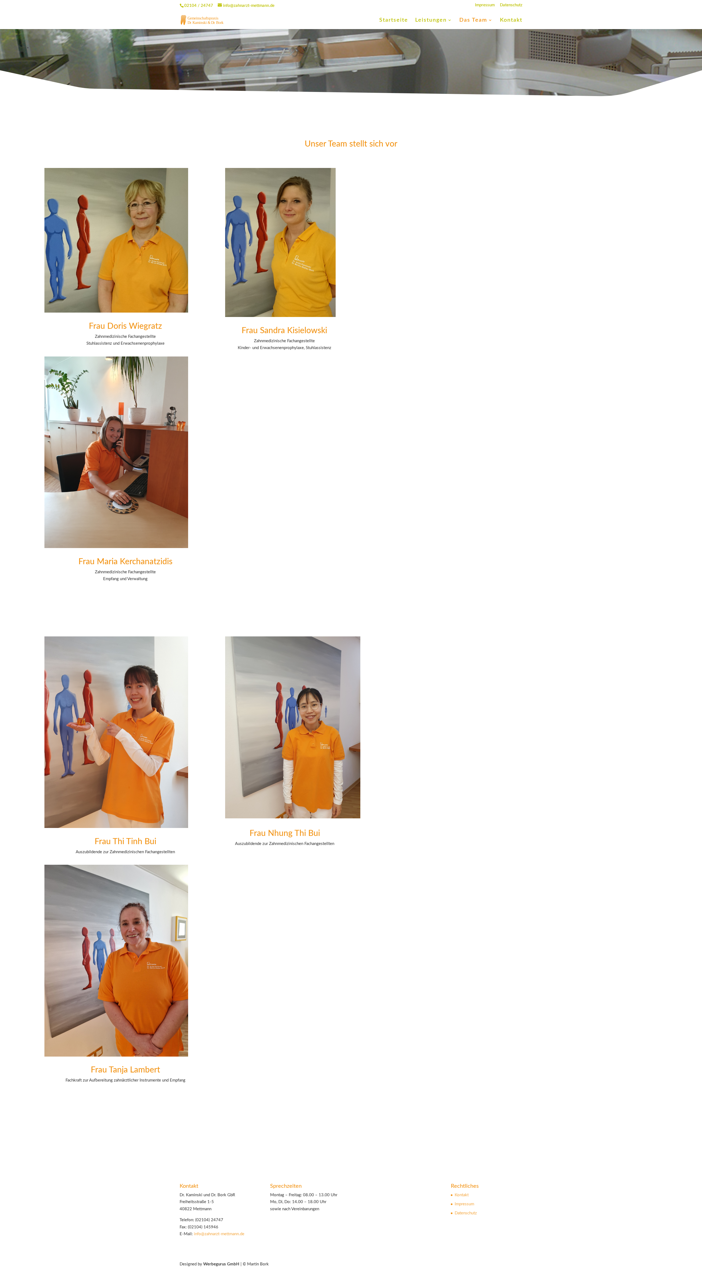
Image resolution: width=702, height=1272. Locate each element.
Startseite (393, 20)
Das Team (473, 20)
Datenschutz (511, 5)
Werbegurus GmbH (221, 1264)
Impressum (485, 5)
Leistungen (431, 20)
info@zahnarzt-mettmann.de (219, 1234)
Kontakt (511, 20)
